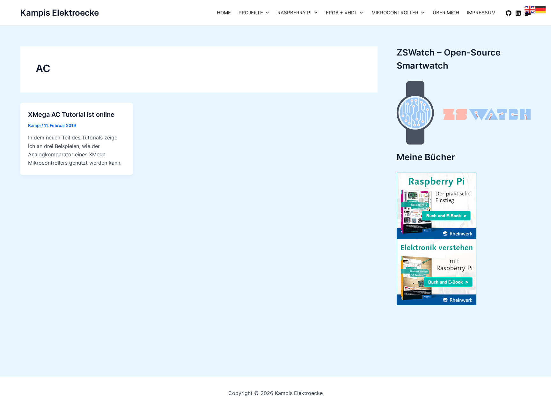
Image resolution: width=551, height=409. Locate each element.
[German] (540, 9)
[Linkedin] (518, 13)
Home (224, 13)
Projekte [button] (251, 13)
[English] (530, 9)
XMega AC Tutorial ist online (71, 114)
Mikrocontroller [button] (394, 13)
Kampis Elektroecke (59, 13)
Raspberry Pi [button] (294, 13)
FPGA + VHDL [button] (341, 13)
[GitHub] (508, 13)
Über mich (446, 13)
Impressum (481, 13)
